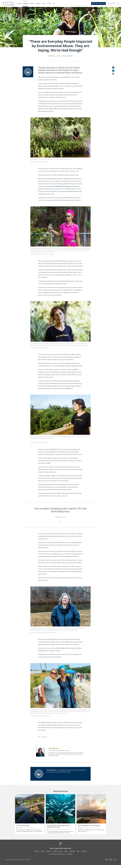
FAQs (78, 851)
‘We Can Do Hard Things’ (22, 825)
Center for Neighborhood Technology (60, 186)
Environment (51, 56)
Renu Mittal (26, 828)
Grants (43, 3)
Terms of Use (27, 859)
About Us (19, 3)
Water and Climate (42, 736)
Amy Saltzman (69, 56)
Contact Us (83, 851)
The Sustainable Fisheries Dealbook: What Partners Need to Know (58, 826)
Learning (38, 3)
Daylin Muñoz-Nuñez (59, 829)
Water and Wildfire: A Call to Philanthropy (89, 825)
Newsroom (72, 851)
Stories (25, 3)
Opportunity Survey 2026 (98, 3)
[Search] (53, 3)
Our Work (31, 3)
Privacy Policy (21, 859)
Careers (49, 3)
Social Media (70, 854)
